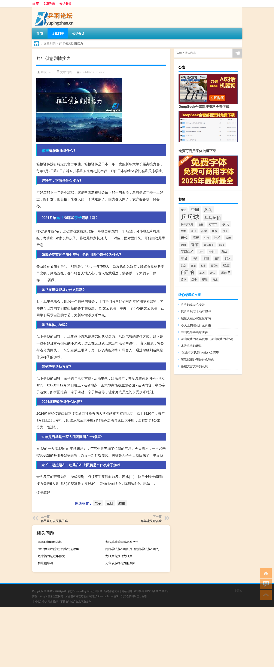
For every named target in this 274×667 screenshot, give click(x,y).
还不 (183, 279)
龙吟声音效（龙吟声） (120, 556)
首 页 (35, 3)
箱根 (45, 150)
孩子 (225, 231)
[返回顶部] (265, 594)
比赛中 (212, 251)
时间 (183, 245)
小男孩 (238, 590)
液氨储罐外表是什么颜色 (197, 359)
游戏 (224, 251)
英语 (202, 273)
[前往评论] (265, 584)
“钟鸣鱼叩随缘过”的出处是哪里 (58, 549)
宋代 (184, 237)
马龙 (215, 279)
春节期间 (209, 245)
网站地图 (127, 591)
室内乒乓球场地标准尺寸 (121, 542)
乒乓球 (190, 216)
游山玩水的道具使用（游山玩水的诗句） (208, 339)
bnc (50, 72)
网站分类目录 (94, 591)
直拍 (193, 265)
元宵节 (212, 224)
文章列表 (49, 3)
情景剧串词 (45, 563)
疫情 (217, 258)
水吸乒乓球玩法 (191, 345)
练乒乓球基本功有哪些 (196, 311)
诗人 (213, 273)
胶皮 (226, 265)
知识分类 (65, 3)
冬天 (225, 224)
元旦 (60, 217)
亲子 (78, 217)
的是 (183, 265)
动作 (193, 231)
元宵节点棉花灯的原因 (120, 563)
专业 (183, 210)
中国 (195, 209)
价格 (201, 224)
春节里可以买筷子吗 (54, 521)
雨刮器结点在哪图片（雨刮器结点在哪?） (133, 549)
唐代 (214, 231)
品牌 (204, 231)
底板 (196, 237)
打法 (206, 238)
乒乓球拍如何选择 (50, 542)
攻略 (228, 238)
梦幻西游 (187, 251)
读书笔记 (43, 492)
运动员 (225, 272)
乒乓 (208, 209)
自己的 (187, 272)
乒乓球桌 (187, 224)
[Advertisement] (128, 637)
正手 (201, 251)
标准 (221, 245)
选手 (194, 279)
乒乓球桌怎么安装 (193, 304)
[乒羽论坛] (54, 8)
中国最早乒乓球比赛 (194, 332)
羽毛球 (214, 265)
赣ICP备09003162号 (157, 591)
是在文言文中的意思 (194, 366)
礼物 (203, 265)
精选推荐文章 (112, 591)
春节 (195, 244)
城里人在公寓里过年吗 (196, 318)
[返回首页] (265, 573)
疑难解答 (139, 591)
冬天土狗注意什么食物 (196, 325)
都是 (205, 279)
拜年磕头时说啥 (151, 521)
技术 (217, 237)
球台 (184, 258)
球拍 (206, 258)
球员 (195, 258)
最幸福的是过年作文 (51, 556)
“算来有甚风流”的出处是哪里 (200, 352)
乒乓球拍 (212, 217)
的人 (228, 258)
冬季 (183, 231)
